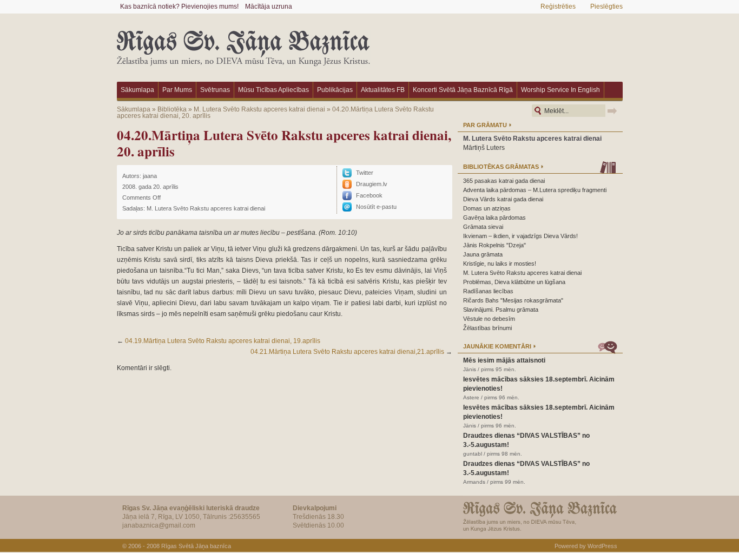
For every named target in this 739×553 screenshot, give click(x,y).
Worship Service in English (560, 90)
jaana (150, 176)
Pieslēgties (606, 6)
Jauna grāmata (483, 254)
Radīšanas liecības (488, 291)
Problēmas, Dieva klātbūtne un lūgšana (514, 282)
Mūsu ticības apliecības (273, 90)
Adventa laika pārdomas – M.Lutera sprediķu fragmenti (534, 190)
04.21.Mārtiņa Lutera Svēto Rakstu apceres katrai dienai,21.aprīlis (347, 352)
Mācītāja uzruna (268, 6)
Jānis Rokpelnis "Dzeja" (494, 245)
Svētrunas (215, 90)
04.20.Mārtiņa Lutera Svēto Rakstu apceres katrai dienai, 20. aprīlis (284, 143)
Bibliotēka (172, 109)
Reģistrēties (558, 6)
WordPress (602, 546)
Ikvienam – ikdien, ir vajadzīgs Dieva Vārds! (520, 236)
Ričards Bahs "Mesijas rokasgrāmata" (513, 300)
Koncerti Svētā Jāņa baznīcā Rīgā (463, 90)
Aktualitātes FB (383, 90)
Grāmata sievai (483, 226)
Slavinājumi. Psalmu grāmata (500, 309)
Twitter (364, 172)
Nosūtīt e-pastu (376, 206)
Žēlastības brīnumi (487, 328)
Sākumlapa (137, 90)
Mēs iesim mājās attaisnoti (504, 360)
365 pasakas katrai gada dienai (504, 180)
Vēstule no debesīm (489, 318)
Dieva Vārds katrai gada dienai (503, 199)
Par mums (177, 90)
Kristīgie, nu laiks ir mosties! (499, 263)
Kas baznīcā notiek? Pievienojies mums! (179, 6)
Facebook (369, 195)
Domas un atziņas (487, 208)
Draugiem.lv (371, 184)
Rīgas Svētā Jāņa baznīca (196, 546)
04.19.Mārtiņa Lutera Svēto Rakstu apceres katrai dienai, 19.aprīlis (222, 341)
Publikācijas (335, 90)
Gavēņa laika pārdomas (494, 217)
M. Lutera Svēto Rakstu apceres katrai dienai (259, 109)
